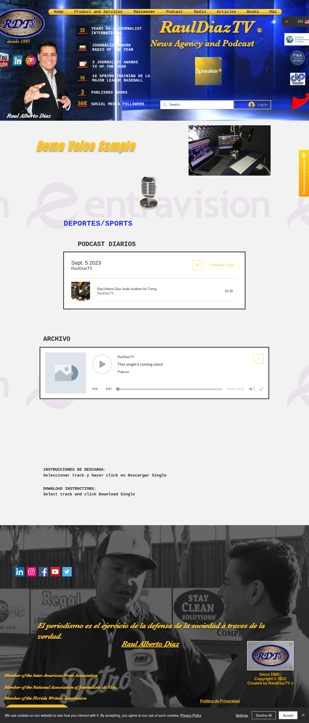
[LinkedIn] (19, 571)
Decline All (264, 715)
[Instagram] (31, 571)
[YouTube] (55, 571)
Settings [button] (242, 715)
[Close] (303, 715)
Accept (288, 715)
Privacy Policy (190, 715)
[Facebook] (43, 571)
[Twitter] (67, 571)
